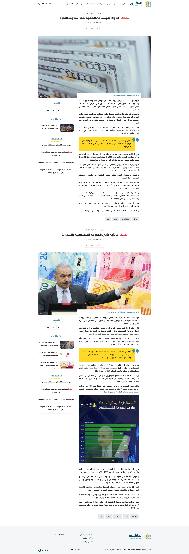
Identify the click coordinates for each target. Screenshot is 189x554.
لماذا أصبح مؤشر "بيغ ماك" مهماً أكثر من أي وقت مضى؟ (56, 154)
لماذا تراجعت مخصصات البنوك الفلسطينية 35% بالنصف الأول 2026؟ (48, 355)
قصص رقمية (70, 4)
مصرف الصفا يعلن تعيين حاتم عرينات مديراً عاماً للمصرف (56, 163)
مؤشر (116, 219)
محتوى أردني (101, 4)
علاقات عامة (60, 534)
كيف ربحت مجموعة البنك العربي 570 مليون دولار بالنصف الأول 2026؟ (56, 171)
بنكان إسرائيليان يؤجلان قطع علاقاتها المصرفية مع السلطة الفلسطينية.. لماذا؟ (48, 345)
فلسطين (134, 516)
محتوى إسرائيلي (91, 4)
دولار (126, 516)
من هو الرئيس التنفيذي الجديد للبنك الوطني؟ (56, 145)
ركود (108, 219)
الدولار (135, 219)
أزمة (101, 516)
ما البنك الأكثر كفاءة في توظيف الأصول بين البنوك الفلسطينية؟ (48, 365)
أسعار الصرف (125, 219)
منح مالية (117, 516)
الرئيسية (122, 4)
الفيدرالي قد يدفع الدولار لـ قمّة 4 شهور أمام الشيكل (50, 128)
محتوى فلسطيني (112, 4)
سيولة (108, 516)
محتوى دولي (80, 4)
